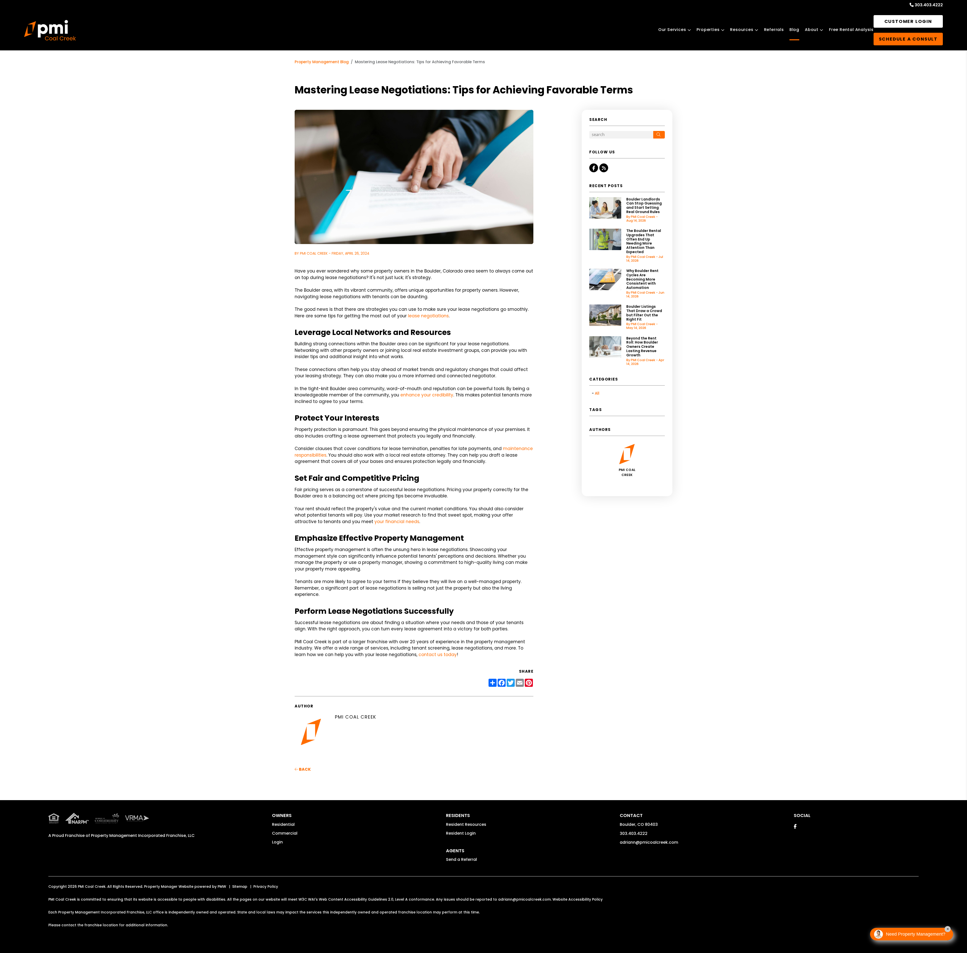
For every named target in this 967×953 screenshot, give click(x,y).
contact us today (438, 655)
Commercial (284, 833)
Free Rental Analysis (851, 29)
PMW (222, 886)
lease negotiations (428, 316)
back (304, 769)
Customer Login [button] (908, 21)
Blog (794, 29)
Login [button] (277, 842)
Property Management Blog (322, 61)
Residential (283, 824)
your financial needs (396, 522)
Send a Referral (461, 859)
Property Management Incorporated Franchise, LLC (143, 835)
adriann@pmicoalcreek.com (649, 842)
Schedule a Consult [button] (908, 39)
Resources (741, 29)
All (597, 393)
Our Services (672, 29)
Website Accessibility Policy (577, 899)
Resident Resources (466, 824)
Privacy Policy (265, 886)
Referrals (774, 29)
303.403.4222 (929, 5)
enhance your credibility (426, 395)
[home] (50, 30)
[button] (593, 167)
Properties (708, 29)
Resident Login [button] (461, 833)
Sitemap (239, 886)
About (811, 29)
